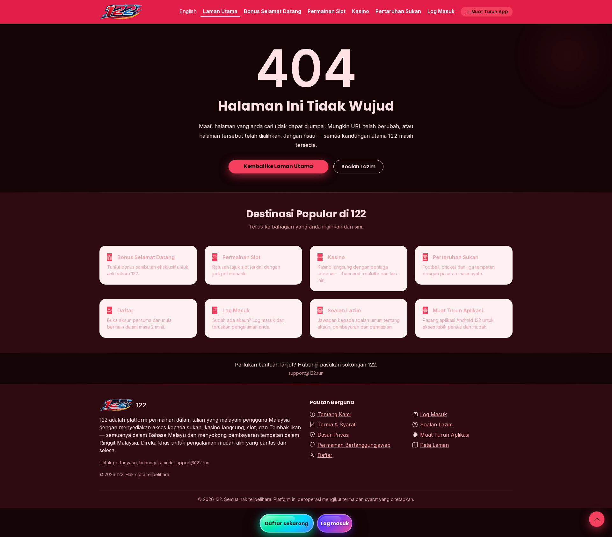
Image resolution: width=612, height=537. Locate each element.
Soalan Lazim (358, 166)
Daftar (324, 455)
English (188, 11)
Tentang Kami (334, 414)
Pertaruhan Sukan (398, 11)
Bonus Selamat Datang (272, 11)
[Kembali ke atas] (596, 519)
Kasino (360, 11)
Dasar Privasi (333, 435)
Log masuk (335, 523)
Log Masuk (441, 11)
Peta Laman (434, 445)
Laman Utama (220, 11)
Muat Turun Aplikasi (444, 435)
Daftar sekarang (287, 523)
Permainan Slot (327, 11)
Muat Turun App (489, 11)
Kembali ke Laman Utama (278, 166)
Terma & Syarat (336, 424)
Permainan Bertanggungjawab (353, 445)
